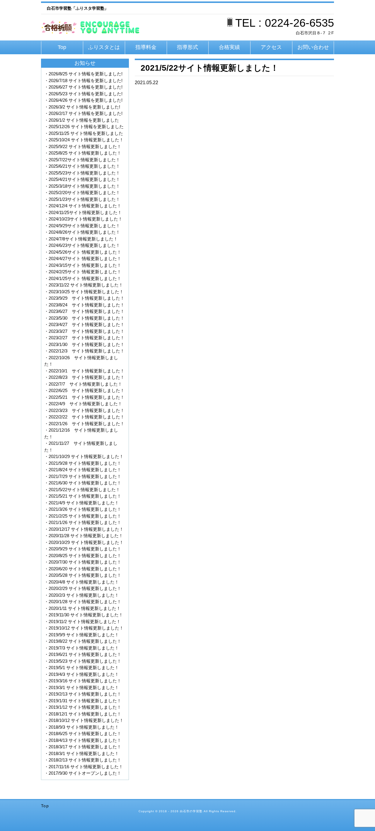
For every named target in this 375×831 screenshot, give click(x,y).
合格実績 (229, 47)
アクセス (271, 47)
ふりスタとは (104, 47)
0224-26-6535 (299, 23)
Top (62, 47)
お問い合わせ (313, 47)
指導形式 (187, 47)
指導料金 (145, 47)
